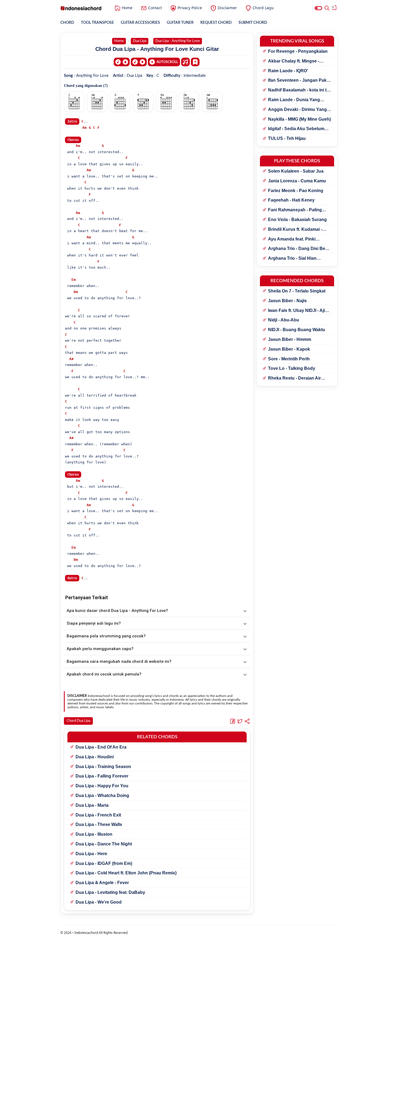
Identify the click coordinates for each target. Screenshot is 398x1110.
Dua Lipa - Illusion (94, 834)
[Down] (122, 62)
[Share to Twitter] (240, 721)
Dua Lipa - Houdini (95, 757)
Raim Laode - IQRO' (288, 70)
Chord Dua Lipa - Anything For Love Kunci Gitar (157, 49)
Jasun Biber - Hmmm (289, 339)
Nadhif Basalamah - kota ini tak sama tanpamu (299, 90)
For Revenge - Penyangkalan (298, 51)
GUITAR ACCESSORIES (140, 23)
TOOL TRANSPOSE (97, 23)
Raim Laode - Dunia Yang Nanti (294, 100)
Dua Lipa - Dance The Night (104, 844)
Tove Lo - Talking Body (291, 368)
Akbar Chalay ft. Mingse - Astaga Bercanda (293, 61)
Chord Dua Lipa (78, 721)
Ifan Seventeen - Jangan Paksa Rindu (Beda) (299, 80)
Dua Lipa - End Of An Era (101, 747)
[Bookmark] (195, 61)
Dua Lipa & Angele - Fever (102, 882)
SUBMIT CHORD (253, 23)
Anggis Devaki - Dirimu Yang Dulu (297, 110)
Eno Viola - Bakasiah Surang (297, 219)
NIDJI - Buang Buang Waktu (296, 329)
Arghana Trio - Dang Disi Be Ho (296, 249)
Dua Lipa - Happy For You (102, 785)
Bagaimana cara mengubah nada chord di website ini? (119, 661)
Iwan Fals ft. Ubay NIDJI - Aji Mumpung (296, 311)
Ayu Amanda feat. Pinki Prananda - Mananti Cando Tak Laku (299, 239)
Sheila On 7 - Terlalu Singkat (296, 291)
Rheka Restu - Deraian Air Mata (294, 378)
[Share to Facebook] (233, 721)
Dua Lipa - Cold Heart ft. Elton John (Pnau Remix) (126, 873)
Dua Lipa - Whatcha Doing (102, 795)
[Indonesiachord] (81, 8)
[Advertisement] (199, 1103)
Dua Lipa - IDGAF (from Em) (104, 863)
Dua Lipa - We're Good (99, 902)
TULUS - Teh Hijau (287, 138)
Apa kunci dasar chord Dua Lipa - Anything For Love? (117, 610)
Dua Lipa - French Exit (98, 815)
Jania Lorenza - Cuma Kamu (297, 181)
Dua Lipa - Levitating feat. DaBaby (110, 892)
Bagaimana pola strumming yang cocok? (106, 636)
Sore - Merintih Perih (289, 359)
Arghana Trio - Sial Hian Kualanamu (292, 258)
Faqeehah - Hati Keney (291, 200)
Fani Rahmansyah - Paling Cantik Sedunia (295, 210)
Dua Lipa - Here (91, 853)
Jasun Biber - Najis (287, 300)
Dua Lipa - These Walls (99, 824)
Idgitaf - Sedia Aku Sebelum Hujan (296, 129)
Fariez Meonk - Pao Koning (295, 190)
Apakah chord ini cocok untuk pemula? (104, 674)
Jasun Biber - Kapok (289, 349)
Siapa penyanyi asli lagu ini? (94, 623)
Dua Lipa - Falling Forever (102, 776)
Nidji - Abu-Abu (283, 320)
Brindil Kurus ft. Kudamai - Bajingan (295, 229)
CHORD (67, 23)
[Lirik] (185, 62)
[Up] (139, 62)
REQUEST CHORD (216, 23)
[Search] (327, 8)
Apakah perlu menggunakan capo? (100, 648)
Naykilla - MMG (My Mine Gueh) (299, 119)
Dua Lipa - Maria (92, 805)
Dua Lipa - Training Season (103, 766)
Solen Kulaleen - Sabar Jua (296, 171)
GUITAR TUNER (180, 23)
